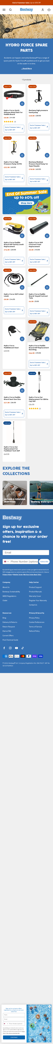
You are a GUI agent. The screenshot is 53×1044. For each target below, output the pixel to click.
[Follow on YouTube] (16, 648)
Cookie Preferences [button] (36, 622)
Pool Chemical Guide (10, 639)
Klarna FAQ (7, 631)
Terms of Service (35, 626)
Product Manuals (35, 591)
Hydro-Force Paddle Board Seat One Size (12, 398)
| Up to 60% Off (26, 2)
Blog (4, 617)
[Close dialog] (49, 1006)
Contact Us (33, 604)
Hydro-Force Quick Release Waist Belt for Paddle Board (13, 112)
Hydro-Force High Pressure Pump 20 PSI (13, 163)
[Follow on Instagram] (10, 648)
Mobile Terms (18, 574)
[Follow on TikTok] (22, 648)
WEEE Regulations (9, 596)
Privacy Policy (7, 574)
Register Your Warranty (38, 600)
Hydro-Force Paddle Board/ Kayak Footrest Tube (38, 296)
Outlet (5, 600)
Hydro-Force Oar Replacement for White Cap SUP (38, 399)
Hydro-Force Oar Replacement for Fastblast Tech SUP (12, 448)
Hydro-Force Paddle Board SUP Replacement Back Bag (39, 347)
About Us (6, 587)
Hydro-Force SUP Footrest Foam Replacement (36, 244)
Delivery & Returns (10, 622)
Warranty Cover (35, 596)
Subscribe (44, 562)
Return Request (9, 626)
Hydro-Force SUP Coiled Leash (13, 295)
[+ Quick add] (22, 103)
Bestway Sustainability (11, 591)
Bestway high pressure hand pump (38, 111)
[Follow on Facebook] (4, 648)
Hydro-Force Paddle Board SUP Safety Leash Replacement (14, 244)
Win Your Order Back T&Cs (32, 574)
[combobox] (6, 561)
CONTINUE (14, 1037)
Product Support (35, 587)
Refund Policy (34, 631)
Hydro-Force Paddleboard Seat (11, 346)
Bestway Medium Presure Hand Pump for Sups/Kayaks (38, 164)
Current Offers (8, 635)
